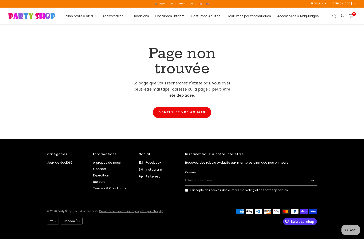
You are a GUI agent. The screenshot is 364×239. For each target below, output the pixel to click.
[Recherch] (334, 16)
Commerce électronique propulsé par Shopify (131, 211)
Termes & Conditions (109, 188)
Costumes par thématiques (249, 16)
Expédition (101, 175)
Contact (100, 169)
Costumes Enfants (170, 16)
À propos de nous (107, 162)
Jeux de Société (59, 162)
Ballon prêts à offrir (78, 16)
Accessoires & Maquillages (298, 16)
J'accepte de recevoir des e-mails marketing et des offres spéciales (239, 190)
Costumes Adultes (205, 16)
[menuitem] (79, 16)
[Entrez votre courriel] (312, 180)
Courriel (191, 172)
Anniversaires (113, 16)
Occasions (140, 16)
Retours (99, 181)
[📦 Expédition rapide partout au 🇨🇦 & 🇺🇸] (182, 4)
